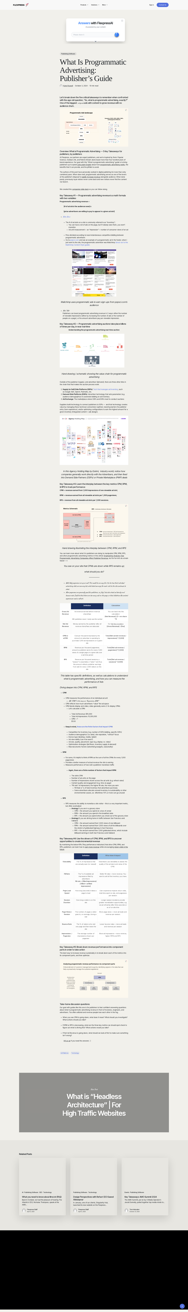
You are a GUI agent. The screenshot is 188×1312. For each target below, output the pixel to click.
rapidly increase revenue (91, 177)
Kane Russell (68, 86)
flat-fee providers (117, 624)
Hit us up (67, 1041)
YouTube (132, 1270)
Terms (124, 1275)
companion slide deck (80, 189)
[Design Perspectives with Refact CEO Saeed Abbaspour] (93, 1186)
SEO (40, 1192)
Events (127, 1192)
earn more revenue (92, 847)
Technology (75, 1053)
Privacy (130, 1275)
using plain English (84, 165)
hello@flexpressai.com (130, 1267)
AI (22, 1192)
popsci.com (74, 240)
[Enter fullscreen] (122, 20)
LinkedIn (125, 1270)
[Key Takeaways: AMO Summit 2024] (145, 1186)
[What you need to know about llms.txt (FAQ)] (42, 1186)
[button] (20, 1295)
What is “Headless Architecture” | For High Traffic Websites (94, 1102)
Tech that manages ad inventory (105, 389)
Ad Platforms (64, 1053)
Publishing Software (68, 54)
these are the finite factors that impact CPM (94, 727)
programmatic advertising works (112, 165)
